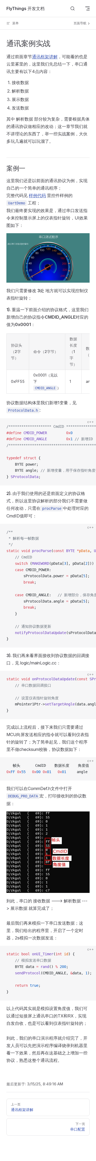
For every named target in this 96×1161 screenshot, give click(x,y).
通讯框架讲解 (45, 56)
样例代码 (37, 195)
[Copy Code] (87, 426)
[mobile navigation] (87, 8)
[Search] (72, 8)
